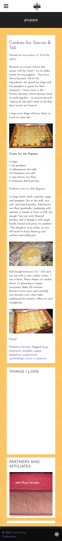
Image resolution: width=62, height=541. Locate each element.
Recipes (26, 347)
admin (12, 59)
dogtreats (15, 351)
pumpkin (28, 351)
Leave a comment (35, 358)
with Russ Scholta (27, 482)
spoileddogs (16, 358)
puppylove (15, 355)
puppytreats (30, 355)
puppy (37, 351)
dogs (45, 347)
